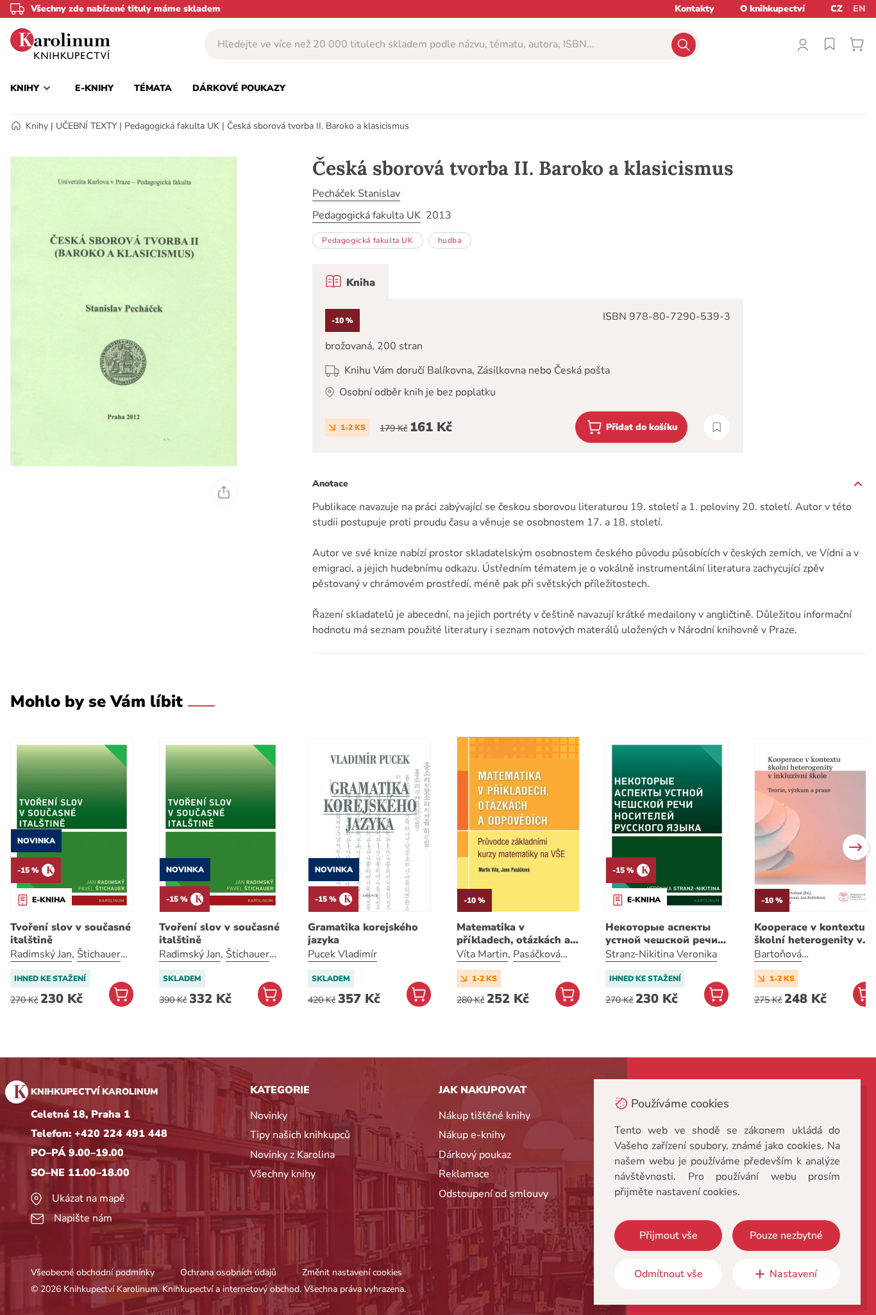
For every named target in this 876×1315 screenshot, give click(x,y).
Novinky (268, 1116)
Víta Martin (482, 954)
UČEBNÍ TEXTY (86, 126)
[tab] (350, 281)
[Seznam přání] (830, 44)
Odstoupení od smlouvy (493, 1194)
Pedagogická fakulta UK (171, 126)
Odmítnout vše (668, 1274)
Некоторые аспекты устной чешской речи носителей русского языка (661, 934)
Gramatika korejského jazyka (363, 934)
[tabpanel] (527, 376)
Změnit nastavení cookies (352, 1272)
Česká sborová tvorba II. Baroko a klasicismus (318, 126)
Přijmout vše (668, 1235)
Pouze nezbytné (786, 1235)
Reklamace (464, 1174)
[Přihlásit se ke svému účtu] (803, 44)
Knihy (37, 126)
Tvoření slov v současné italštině (70, 934)
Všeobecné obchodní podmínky (93, 1272)
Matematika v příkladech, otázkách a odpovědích (513, 934)
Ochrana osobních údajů (228, 1272)
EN (859, 9)
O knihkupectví (772, 9)
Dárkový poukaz (475, 1155)
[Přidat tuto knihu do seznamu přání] (716, 427)
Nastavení (793, 1274)
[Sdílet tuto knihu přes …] (223, 492)
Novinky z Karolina (292, 1155)
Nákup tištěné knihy (484, 1116)
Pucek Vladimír (342, 954)
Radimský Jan (41, 954)
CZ (836, 9)
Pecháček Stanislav (356, 193)
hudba (450, 240)
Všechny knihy (283, 1174)
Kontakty (694, 9)
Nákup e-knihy (472, 1135)
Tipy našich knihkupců (300, 1135)
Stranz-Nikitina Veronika (661, 954)
